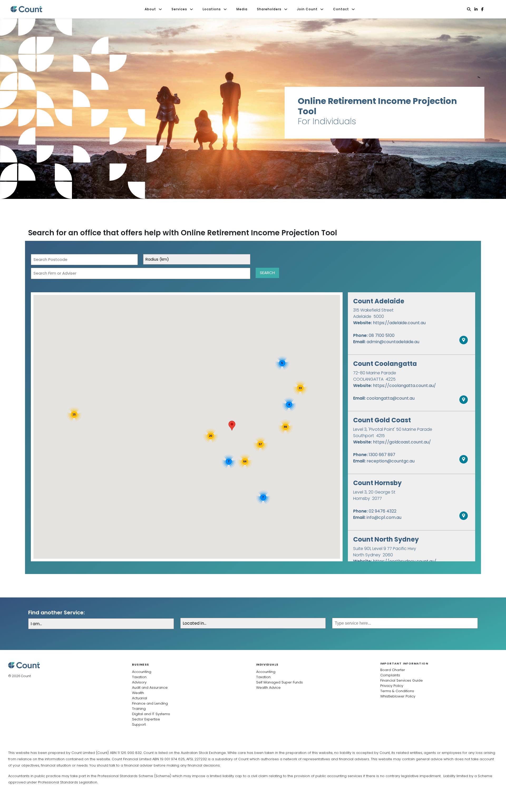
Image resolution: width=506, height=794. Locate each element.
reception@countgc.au (391, 461)
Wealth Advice (268, 687)
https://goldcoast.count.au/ (402, 442)
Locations (212, 9)
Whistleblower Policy (397, 696)
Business (140, 664)
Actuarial (139, 698)
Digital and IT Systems (151, 713)
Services (179, 9)
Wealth (138, 692)
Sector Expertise (146, 719)
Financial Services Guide (401, 680)
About (150, 9)
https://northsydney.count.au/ (404, 561)
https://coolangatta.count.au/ (404, 385)
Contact (341, 9)
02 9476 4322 (382, 511)
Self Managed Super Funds (279, 682)
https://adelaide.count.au (399, 323)
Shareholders (269, 9)
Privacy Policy (391, 685)
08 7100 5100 (382, 335)
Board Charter (392, 669)
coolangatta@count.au (391, 398)
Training (139, 708)
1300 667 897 (382, 455)
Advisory (139, 682)
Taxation (139, 677)
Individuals (267, 664)
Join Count (307, 9)
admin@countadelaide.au (393, 342)
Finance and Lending (150, 703)
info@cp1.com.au (384, 517)
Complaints (390, 675)
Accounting (141, 671)
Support (139, 724)
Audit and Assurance (150, 687)
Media (241, 9)
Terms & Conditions (397, 690)
